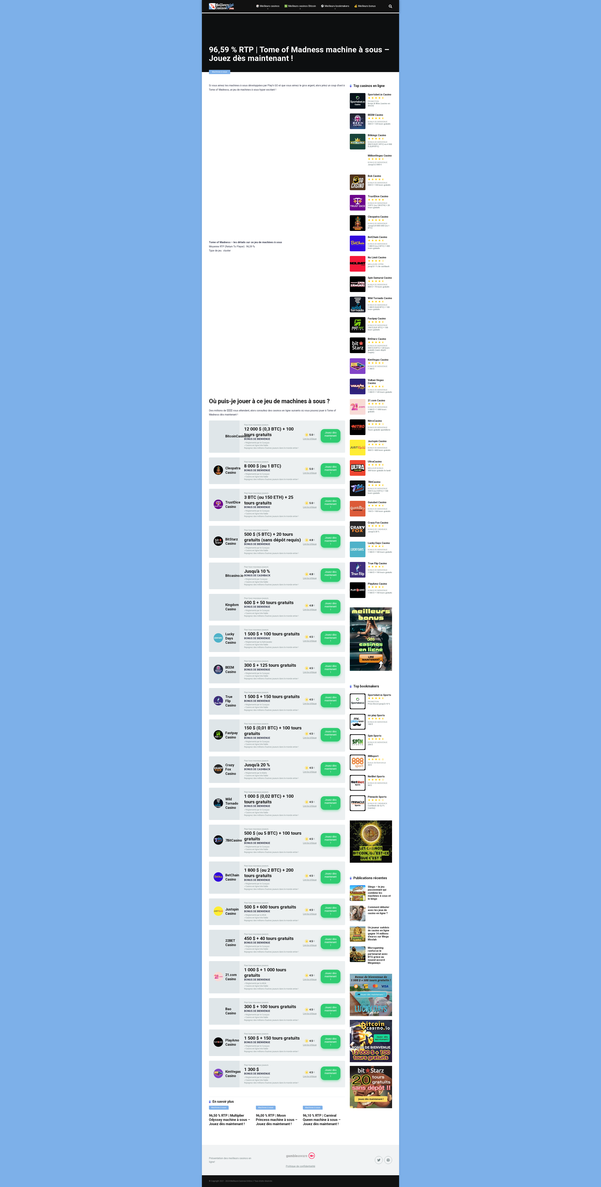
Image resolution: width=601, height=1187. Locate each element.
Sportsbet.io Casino (379, 94)
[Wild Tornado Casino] (218, 807)
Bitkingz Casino (377, 135)
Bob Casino (374, 176)
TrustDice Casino (378, 196)
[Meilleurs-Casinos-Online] (221, 5)
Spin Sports (374, 735)
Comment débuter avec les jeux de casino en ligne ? (378, 910)
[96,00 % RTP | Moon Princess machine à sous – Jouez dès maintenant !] (277, 1109)
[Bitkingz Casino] (357, 148)
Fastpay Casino (377, 318)
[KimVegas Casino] (218, 1077)
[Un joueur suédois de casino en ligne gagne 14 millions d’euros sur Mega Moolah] (357, 940)
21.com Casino (376, 400)
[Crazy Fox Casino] (218, 772)
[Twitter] (379, 1160)
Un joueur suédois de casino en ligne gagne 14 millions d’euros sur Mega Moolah (378, 933)
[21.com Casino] (218, 980)
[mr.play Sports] (357, 728)
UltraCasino (375, 461)
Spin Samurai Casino (380, 277)
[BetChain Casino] (218, 880)
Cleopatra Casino (378, 216)
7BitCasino (233, 840)
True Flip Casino (377, 563)
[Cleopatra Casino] (218, 473)
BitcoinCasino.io (237, 436)
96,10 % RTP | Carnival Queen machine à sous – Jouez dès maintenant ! (322, 1120)
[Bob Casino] (357, 189)
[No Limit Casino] (357, 270)
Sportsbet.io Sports (379, 695)
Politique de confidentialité (300, 1166)
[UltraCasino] (357, 474)
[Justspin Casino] (218, 914)
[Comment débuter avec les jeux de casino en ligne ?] (357, 920)
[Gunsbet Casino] (357, 515)
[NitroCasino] (357, 434)
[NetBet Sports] (357, 789)
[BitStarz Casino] (218, 544)
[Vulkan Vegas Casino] (357, 393)
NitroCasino (375, 420)
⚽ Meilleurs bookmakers (335, 6)
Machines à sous (219, 72)
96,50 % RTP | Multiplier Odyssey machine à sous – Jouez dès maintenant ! (229, 1120)
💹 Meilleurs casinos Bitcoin (300, 6)
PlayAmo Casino (377, 583)
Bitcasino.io (234, 576)
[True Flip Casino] (218, 704)
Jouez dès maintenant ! (330, 435)
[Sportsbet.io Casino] (357, 107)
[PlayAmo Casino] (218, 1045)
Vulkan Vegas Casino (376, 382)
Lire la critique (310, 439)
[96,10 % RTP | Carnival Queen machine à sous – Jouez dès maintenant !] (324, 1109)
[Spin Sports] (357, 749)
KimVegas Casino (378, 359)
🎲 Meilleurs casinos (267, 6)
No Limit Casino (377, 257)
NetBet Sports (376, 776)
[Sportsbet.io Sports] (357, 708)
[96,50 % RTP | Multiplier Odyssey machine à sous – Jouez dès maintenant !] (230, 1109)
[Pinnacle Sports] (357, 810)
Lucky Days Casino (230, 638)
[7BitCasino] (218, 843)
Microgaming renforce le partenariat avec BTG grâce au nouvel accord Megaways (378, 955)
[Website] (388, 1160)
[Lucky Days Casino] (218, 641)
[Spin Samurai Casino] (357, 291)
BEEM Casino (375, 114)
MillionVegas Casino (380, 155)
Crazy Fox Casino (230, 769)
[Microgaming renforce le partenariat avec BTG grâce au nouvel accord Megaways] (357, 961)
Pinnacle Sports (377, 796)
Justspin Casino (377, 441)
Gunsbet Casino (377, 502)
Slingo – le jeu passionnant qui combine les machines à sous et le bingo (379, 892)
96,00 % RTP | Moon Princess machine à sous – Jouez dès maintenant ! (276, 1120)
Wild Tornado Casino (231, 803)
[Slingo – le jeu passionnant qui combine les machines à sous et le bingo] (357, 900)
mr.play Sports (376, 715)
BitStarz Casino (377, 338)
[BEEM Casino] (218, 673)
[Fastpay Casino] (218, 738)
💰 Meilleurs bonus (365, 6)
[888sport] (357, 769)
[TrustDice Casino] (218, 508)
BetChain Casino (377, 237)
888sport (373, 756)
